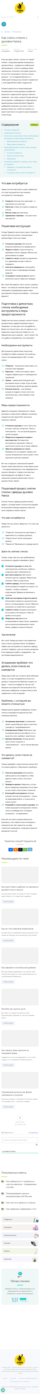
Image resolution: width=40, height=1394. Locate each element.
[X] (20, 849)
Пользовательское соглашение (20, 1381)
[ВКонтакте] (10, 849)
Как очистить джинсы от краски (20, 1202)
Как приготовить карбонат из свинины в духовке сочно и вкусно (19, 888)
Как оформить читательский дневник (18, 967)
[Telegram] (30, 849)
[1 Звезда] (17, 844)
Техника (7, 1243)
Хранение (7, 1259)
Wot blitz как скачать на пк (13, 1009)
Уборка (7, 1251)
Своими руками (10, 1235)
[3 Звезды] (20, 844)
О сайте (4, 1378)
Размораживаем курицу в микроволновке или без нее (19, 1195)
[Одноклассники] (15, 849)
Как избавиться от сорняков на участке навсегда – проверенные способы (21, 1184)
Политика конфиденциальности (28, 1378)
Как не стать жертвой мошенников (17, 928)
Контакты (13, 1378)
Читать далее (8, 901)
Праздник (8, 1227)
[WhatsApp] (25, 849)
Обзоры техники (20, 1281)
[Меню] (3, 24)
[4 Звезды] (21, 844)
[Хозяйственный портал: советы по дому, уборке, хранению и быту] (20, 8)
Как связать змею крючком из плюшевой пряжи (15, 1051)
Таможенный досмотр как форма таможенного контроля (16, 1093)
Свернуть (34, 125)
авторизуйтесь (33, 1133)
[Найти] (38, 17)
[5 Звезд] (22, 844)
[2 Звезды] (18, 844)
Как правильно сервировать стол (21, 1209)
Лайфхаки (8, 1219)
